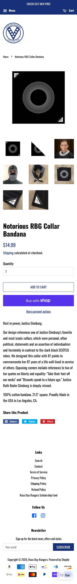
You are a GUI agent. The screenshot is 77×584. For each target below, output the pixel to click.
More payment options (38, 311)
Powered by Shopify (59, 559)
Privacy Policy (38, 478)
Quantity (8, 263)
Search (38, 460)
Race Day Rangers (38, 559)
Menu (11, 10)
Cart (71, 10)
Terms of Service (38, 472)
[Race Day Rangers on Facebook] (34, 516)
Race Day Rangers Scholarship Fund (38, 495)
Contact (38, 466)
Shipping (8, 252)
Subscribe (63, 547)
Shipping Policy (38, 483)
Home (5, 57)
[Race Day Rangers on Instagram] (43, 516)
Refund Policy (38, 489)
